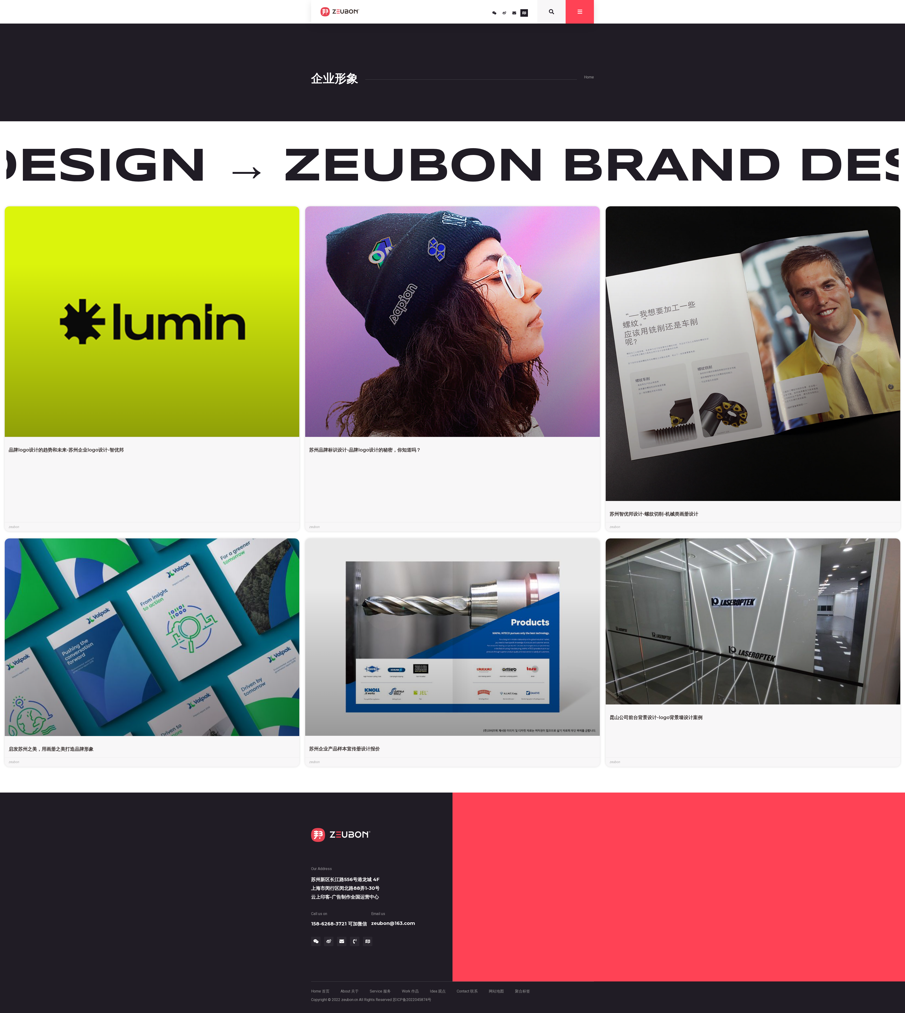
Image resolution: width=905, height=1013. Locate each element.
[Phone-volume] (354, 941)
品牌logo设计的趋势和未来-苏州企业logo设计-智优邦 (66, 450)
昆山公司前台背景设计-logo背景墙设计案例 (656, 717)
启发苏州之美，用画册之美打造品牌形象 (51, 749)
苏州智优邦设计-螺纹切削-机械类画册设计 (654, 514)
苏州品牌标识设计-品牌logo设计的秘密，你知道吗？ (365, 450)
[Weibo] (504, 13)
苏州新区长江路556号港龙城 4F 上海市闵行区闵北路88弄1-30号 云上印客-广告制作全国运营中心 (345, 888)
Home (589, 77)
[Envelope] (514, 13)
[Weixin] (494, 13)
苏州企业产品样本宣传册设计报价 (344, 749)
